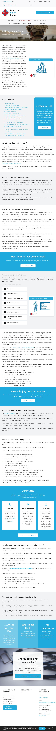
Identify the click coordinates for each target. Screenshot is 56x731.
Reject (49, 728)
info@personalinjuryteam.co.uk (9, 5)
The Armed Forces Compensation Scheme (16, 107)
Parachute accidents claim (13, 126)
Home (3, 34)
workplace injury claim (14, 58)
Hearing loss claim (11, 111)
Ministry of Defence (9, 413)
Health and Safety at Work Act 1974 (11, 163)
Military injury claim (10, 103)
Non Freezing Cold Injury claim (14, 122)
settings (4, 729)
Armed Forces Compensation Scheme (23, 347)
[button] (14, 289)
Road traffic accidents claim (13, 118)
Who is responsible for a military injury (15, 133)
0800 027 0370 (8, 1)
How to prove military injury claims (14, 135)
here (12, 521)
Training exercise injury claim (14, 120)
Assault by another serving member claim (17, 124)
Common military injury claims (13, 109)
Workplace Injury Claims (12, 34)
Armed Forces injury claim (12, 105)
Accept (42, 728)
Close (44, 368)
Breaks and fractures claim (13, 113)
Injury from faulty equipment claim (15, 115)
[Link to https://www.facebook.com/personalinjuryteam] (41, 720)
